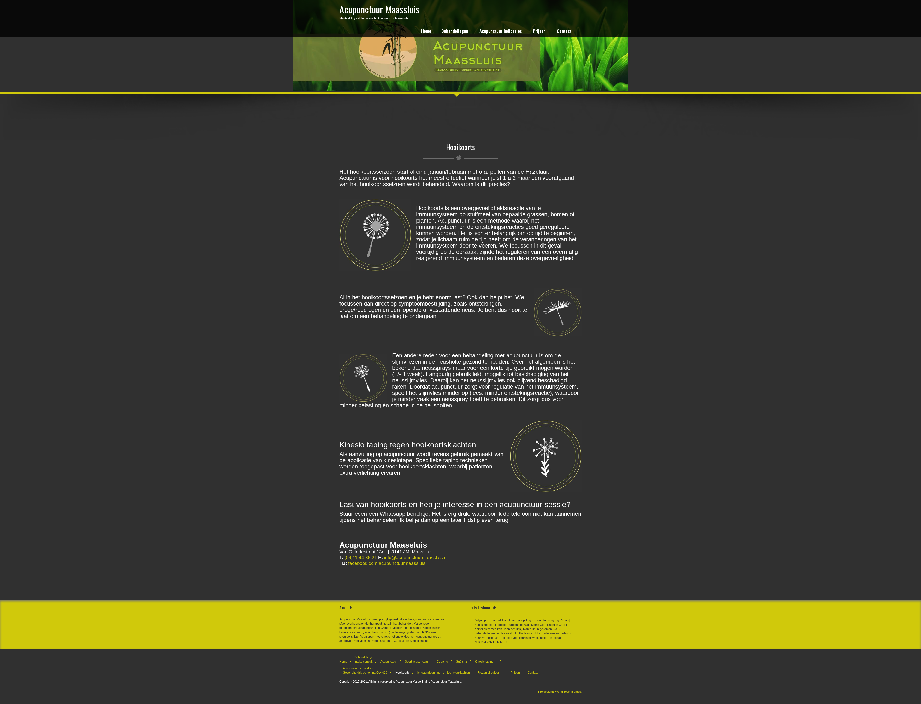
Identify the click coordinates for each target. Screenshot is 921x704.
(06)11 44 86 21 (360, 557)
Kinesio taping (484, 661)
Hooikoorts (402, 672)
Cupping (442, 661)
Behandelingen (454, 31)
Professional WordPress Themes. (560, 691)
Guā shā (461, 661)
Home (426, 31)
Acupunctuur (388, 661)
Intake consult (363, 661)
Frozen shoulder (488, 672)
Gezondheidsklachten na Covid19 (365, 672)
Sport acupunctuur (417, 661)
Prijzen (539, 31)
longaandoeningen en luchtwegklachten (443, 672)
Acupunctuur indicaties (500, 31)
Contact (564, 31)
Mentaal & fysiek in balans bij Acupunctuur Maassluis (379, 11)
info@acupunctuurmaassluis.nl (416, 557)
